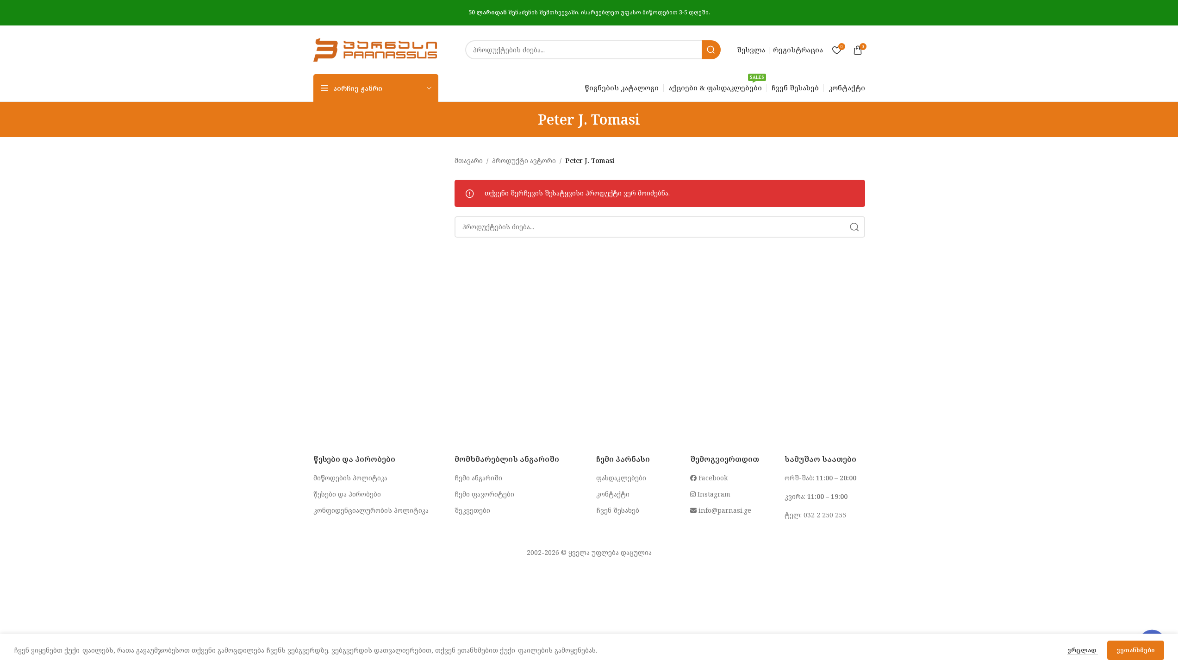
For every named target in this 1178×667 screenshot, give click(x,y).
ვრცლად (1082, 650)
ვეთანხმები (1135, 650)
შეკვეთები (472, 510)
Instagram (713, 494)
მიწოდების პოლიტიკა (350, 477)
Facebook (712, 477)
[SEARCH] (711, 49)
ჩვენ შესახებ (617, 510)
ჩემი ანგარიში (478, 477)
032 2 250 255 (825, 514)
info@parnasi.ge (724, 510)
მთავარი (469, 160)
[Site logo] (375, 48)
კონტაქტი (613, 494)
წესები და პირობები (347, 494)
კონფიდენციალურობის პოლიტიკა (371, 510)
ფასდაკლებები (621, 477)
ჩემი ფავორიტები (484, 494)
